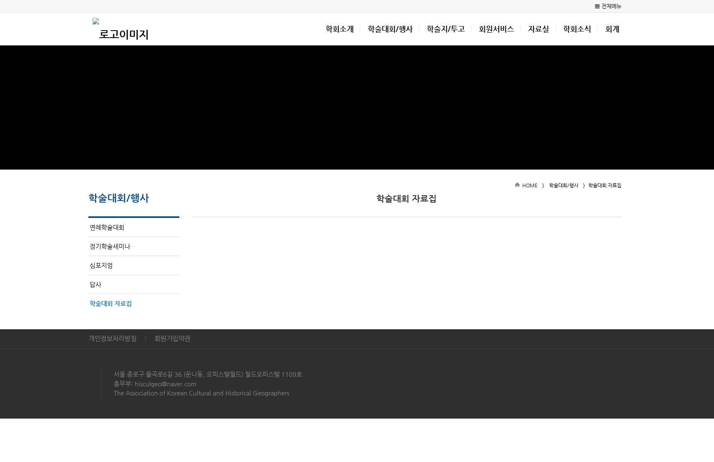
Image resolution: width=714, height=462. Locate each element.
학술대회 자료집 (111, 303)
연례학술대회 (107, 227)
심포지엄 (101, 265)
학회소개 (340, 29)
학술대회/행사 (390, 29)
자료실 (538, 29)
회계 (612, 29)
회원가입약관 (172, 338)
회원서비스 (496, 29)
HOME (530, 185)
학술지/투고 (446, 29)
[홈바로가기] (121, 29)
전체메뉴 (611, 6)
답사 (95, 284)
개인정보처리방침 (112, 338)
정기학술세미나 (110, 246)
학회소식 (577, 29)
